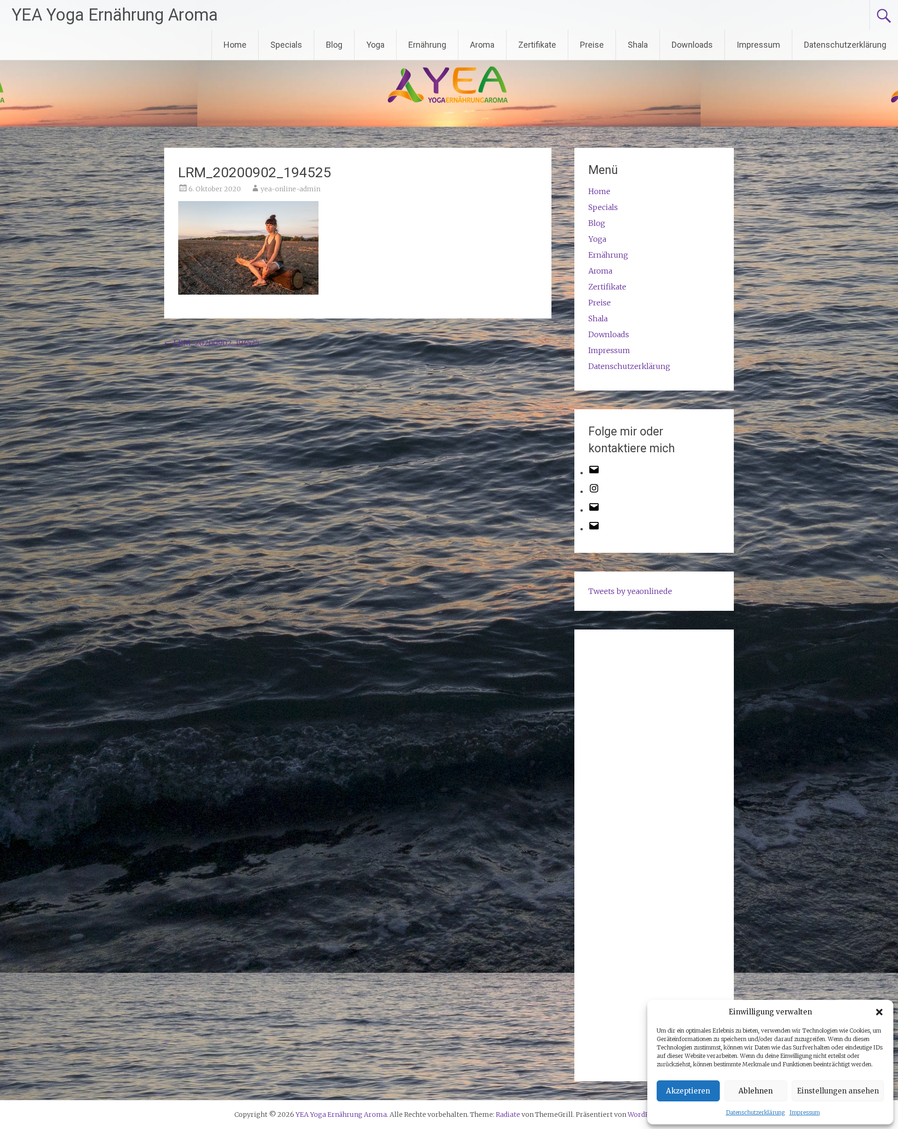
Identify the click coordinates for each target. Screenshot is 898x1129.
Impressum (804, 1112)
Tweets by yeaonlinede (630, 591)
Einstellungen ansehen (838, 1090)
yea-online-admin (290, 189)
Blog (334, 45)
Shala (638, 45)
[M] (594, 472)
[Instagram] (594, 491)
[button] (879, 1012)
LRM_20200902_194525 (211, 342)
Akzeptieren (688, 1090)
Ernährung (427, 45)
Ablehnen (756, 1090)
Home (235, 45)
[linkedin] (594, 528)
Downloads (692, 45)
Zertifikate (537, 45)
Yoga (375, 45)
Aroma (482, 45)
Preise (592, 45)
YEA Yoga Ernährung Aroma (115, 15)
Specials (286, 45)
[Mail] (594, 509)
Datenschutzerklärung (755, 1112)
